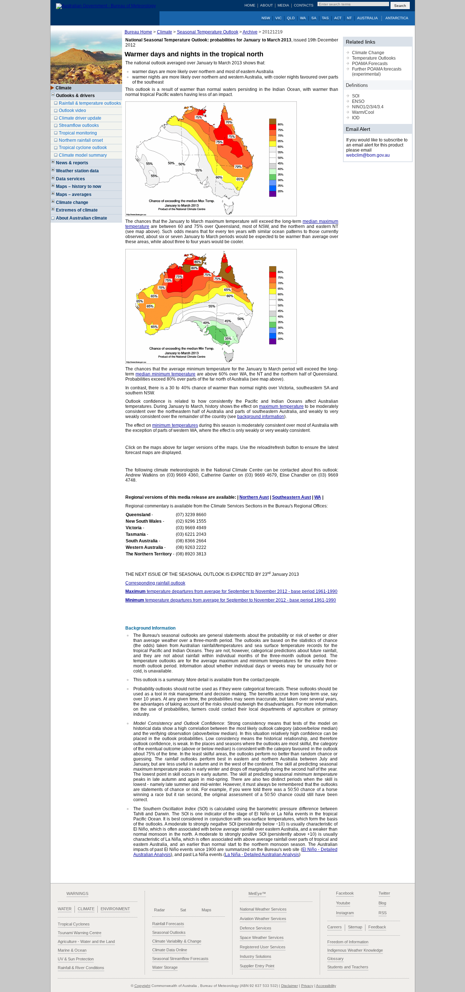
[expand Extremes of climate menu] (53, 211)
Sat (183, 910)
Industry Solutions (255, 956)
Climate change (72, 202)
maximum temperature (281, 406)
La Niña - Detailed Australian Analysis (262, 854)
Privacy (307, 986)
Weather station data (77, 170)
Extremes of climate (77, 210)
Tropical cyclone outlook (83, 147)
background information (260, 416)
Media (283, 5)
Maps (206, 910)
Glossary (335, 958)
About (266, 5)
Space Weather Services (262, 937)
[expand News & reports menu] (53, 163)
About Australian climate (81, 218)
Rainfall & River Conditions (81, 967)
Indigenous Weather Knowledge (355, 950)
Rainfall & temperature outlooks (90, 103)
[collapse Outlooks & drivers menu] (53, 96)
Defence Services (255, 928)
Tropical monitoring (78, 133)
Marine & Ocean (72, 950)
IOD (356, 117)
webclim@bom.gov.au (368, 155)
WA (303, 18)
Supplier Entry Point (257, 966)
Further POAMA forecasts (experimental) (376, 72)
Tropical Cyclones (74, 924)
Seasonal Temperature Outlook (207, 32)
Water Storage (165, 967)
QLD (291, 18)
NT (349, 18)
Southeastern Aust (291, 497)
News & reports (72, 162)
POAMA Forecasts (370, 63)
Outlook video (72, 110)
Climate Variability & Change (176, 941)
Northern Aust (254, 497)
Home (249, 5)
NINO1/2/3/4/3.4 (368, 106)
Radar (159, 910)
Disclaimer (289, 986)
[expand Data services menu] (53, 179)
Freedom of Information (347, 942)
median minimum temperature (165, 374)
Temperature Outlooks (374, 58)
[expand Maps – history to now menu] (53, 187)
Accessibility (326, 986)
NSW (266, 18)
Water (65, 909)
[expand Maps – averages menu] (53, 195)
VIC (278, 18)
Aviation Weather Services (263, 918)
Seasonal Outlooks (169, 932)
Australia (367, 18)
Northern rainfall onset (81, 140)
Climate (164, 32)
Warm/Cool (363, 112)
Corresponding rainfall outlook (155, 583)
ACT (337, 18)
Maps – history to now (78, 186)
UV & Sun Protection (76, 959)
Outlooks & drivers (75, 95)
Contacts (304, 5)
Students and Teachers (347, 967)
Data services (70, 178)
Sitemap (355, 927)
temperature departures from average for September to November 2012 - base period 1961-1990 (231, 591)
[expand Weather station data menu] (53, 171)
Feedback (377, 927)
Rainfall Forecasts (168, 923)
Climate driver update (80, 118)
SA (313, 18)
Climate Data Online (169, 950)
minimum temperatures (175, 425)
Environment (115, 909)
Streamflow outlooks (79, 125)
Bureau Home (138, 32)
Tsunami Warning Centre (79, 933)
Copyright (142, 986)
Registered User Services (263, 947)
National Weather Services (263, 909)
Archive (250, 32)
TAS (325, 18)
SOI (355, 96)
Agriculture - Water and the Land (86, 941)
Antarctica (396, 18)
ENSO (358, 101)
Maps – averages (74, 194)
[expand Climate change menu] (53, 203)
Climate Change (368, 52)
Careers (334, 927)
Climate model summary (83, 155)
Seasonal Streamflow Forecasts (180, 958)
